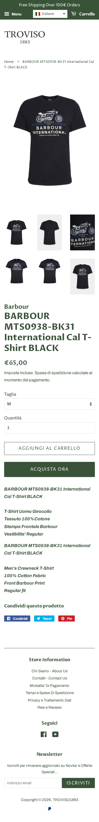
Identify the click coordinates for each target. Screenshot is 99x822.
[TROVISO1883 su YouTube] (55, 735)
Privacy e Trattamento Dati (49, 700)
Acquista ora (49, 469)
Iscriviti (78, 783)
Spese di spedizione (53, 373)
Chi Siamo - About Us (50, 671)
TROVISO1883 (65, 800)
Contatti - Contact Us (49, 678)
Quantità (12, 418)
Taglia (10, 394)
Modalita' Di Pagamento (49, 686)
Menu (16, 14)
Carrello (86, 14)
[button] (50, 14)
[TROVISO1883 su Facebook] (43, 735)
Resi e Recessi (49, 707)
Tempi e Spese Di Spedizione (50, 693)
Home (9, 62)
